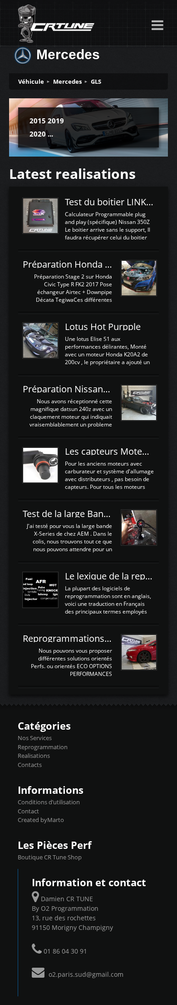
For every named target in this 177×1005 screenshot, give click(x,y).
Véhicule (31, 81)
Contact (28, 811)
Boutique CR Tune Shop (50, 857)
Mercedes (67, 81)
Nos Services (35, 738)
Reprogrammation (43, 747)
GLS (96, 81)
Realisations (34, 755)
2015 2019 (47, 120)
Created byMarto (41, 820)
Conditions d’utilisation (49, 802)
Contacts (30, 765)
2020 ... (41, 133)
